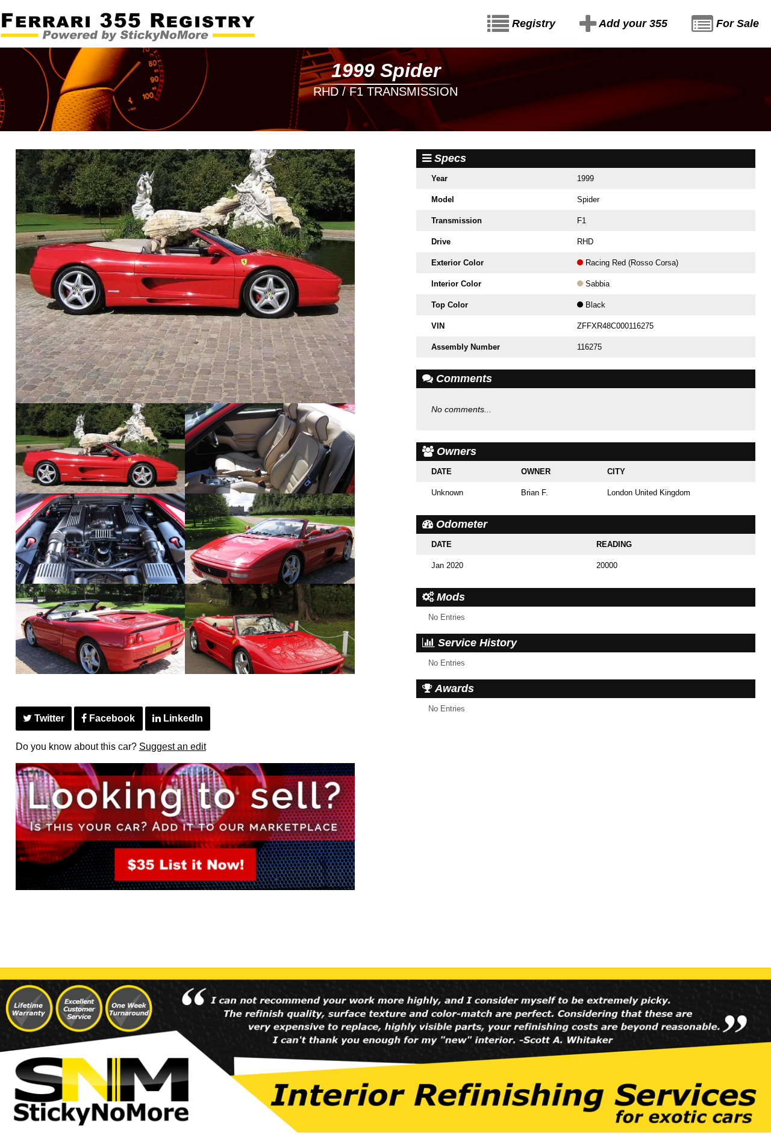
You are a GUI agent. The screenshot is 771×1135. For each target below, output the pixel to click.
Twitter (48, 718)
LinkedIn (182, 718)
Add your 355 (631, 23)
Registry (532, 23)
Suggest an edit (172, 746)
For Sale (736, 23)
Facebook (111, 718)
